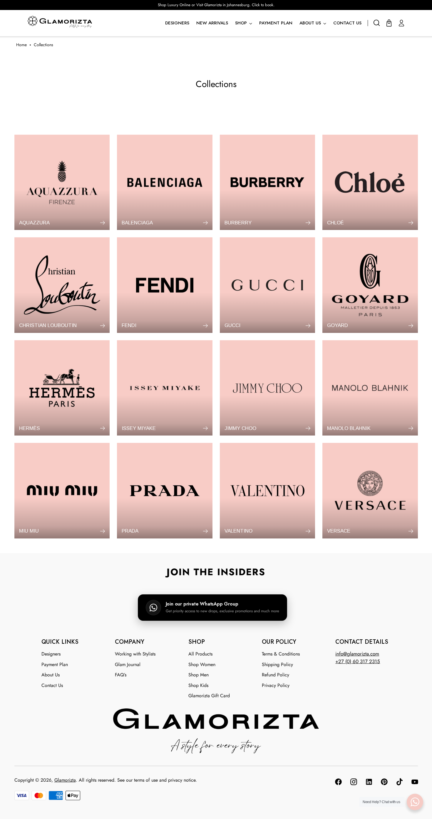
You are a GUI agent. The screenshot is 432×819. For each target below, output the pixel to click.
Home (21, 45)
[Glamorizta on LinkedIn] (368, 783)
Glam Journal (127, 664)
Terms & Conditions (281, 653)
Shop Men (198, 674)
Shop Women (201, 664)
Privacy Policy (275, 685)
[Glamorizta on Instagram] (353, 783)
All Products (200, 653)
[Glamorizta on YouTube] (414, 783)
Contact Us (52, 685)
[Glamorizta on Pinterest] (383, 783)
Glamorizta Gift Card (209, 695)
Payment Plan (54, 664)
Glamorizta (65, 780)
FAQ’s (120, 674)
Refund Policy (275, 674)
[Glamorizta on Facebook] (337, 783)
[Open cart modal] (389, 23)
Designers (51, 653)
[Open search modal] (377, 23)
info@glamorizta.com (357, 653)
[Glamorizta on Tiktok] (399, 783)
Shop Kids (198, 685)
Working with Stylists (135, 653)
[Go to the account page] (401, 23)
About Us (50, 674)
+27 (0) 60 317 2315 (357, 661)
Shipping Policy (277, 664)
